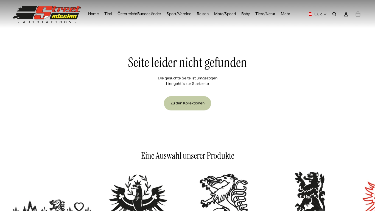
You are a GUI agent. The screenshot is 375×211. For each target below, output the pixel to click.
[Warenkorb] (358, 14)
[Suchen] (334, 14)
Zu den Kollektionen (187, 103)
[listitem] (285, 14)
